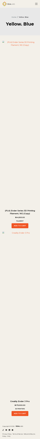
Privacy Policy (7, 434)
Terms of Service (18, 434)
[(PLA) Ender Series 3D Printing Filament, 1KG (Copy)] (20, 124)
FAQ (8, 436)
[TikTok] (3, 430)
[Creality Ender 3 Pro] (20, 314)
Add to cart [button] (20, 226)
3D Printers (20, 409)
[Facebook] (6, 430)
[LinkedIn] (9, 430)
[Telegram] (12, 430)
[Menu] (36, 4)
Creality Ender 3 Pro (20, 401)
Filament (20, 221)
